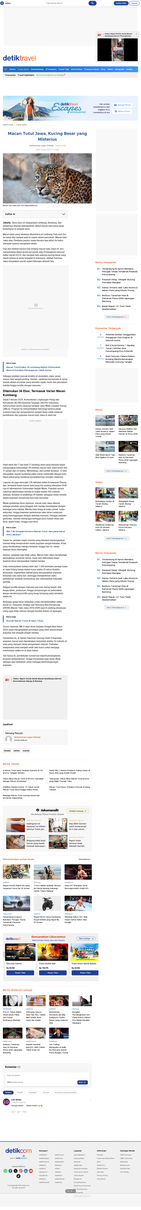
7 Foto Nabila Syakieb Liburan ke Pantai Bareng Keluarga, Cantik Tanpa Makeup (47, 888)
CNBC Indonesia (126, 1158)
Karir (99, 1162)
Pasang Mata (79, 1158)
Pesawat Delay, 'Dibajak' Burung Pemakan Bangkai (118, 281)
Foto (103, 69)
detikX (57, 1169)
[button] (95, 954)
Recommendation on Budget (50, 75)
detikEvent (78, 1165)
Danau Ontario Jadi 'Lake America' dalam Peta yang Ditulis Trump (120, 289)
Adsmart (77, 1162)
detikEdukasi (44, 1158)
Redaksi (100, 1155)
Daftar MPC (121, 3)
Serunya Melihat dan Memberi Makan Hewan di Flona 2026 (128, 431)
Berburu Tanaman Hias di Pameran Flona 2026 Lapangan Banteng (12, 1048)
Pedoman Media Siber (105, 1158)
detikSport (43, 1172)
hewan (7, 750)
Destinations (37, 69)
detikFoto (58, 1175)
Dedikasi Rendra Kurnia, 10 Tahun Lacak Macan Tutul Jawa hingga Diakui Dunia (21, 788)
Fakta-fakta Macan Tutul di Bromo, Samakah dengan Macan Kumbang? (23, 780)
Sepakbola (43, 1175)
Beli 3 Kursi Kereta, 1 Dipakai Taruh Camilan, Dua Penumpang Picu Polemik (120, 348)
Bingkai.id (78, 1179)
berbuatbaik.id (79, 1155)
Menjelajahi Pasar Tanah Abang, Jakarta (126, 503)
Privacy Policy (102, 1175)
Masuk (134, 3)
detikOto (42, 1179)
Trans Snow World (81, 1172)
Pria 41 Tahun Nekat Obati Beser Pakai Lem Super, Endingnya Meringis (12, 1016)
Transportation (91, 69)
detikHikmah (60, 1179)
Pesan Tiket (20, 973)
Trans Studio (79, 1175)
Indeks (129, 69)
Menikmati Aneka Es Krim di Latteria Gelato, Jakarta (104, 527)
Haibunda (124, 1162)
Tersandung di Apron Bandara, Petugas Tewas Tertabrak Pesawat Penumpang (14, 921)
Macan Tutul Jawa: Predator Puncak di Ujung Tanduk (69, 788)
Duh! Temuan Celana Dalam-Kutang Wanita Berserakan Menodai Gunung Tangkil (120, 359)
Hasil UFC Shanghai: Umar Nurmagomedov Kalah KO (76, 886)
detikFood (59, 1158)
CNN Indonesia (125, 1155)
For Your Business (80, 1189)
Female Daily (125, 1169)
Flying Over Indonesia (82, 1186)
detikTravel (8, 125)
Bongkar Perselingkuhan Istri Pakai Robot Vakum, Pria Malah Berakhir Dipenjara (81, 1017)
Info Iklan (100, 1172)
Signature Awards (81, 1169)
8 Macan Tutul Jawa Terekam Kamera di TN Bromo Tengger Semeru (23, 771)
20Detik (58, 1172)
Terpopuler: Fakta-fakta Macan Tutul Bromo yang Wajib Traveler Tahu (69, 780)
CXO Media (124, 1172)
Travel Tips (63, 69)
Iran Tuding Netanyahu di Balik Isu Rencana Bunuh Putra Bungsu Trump (58, 1048)
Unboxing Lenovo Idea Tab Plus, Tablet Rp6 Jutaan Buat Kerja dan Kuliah (35, 1016)
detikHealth (59, 1162)
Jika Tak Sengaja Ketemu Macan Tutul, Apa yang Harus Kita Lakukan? (35, 533)
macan (26, 750)
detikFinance (44, 1162)
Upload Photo (124, 105)
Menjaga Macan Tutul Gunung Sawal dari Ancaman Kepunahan (21, 796)
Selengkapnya (84, 859)
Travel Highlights (26, 75)
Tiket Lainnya (84, 938)
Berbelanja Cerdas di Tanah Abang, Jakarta (104, 503)
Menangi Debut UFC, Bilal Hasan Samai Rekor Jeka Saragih (76, 919)
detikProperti (44, 1182)
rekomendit (78, 1193)
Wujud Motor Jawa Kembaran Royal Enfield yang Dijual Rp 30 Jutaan (47, 919)
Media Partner (102, 1169)
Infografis (119, 69)
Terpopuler (10, 75)
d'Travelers (51, 69)
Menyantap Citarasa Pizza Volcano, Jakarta (128, 527)
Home (12, 69)
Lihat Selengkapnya (115, 317)
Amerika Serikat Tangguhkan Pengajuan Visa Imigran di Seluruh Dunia (121, 337)
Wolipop (58, 1165)
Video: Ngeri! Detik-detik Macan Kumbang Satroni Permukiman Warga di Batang (118, 36)
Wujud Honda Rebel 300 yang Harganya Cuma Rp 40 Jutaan (16, 886)
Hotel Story (76, 69)
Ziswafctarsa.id (80, 1182)
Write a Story (124, 111)
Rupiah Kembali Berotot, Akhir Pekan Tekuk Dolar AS (35, 1047)
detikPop (58, 1182)
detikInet (42, 1165)
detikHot (42, 1169)
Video (110, 69)
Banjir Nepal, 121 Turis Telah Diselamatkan (116, 307)
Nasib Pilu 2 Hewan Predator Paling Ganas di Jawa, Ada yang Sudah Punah (69, 771)
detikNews (43, 1155)
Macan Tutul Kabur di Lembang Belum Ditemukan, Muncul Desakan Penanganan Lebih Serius (33, 368)
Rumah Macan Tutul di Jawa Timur (25, 621)
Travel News (23, 69)
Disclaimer (101, 1179)
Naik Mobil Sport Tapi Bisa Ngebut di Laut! (105, 456)
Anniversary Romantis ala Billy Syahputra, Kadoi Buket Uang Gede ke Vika (58, 1017)
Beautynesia (125, 1165)
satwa (17, 750)
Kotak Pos (101, 1165)
